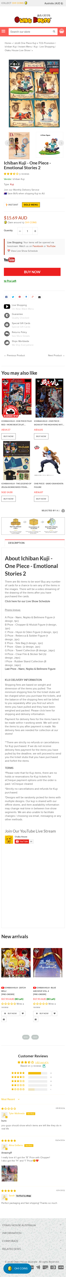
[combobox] (33, 31)
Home (8, 43)
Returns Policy (19, 332)
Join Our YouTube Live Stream (30, 831)
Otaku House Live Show (17, 50)
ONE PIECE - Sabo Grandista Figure (48, 485)
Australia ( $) (54, 3)
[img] (8, 1108)
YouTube (51, 246)
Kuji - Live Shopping (44, 46)
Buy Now (12, 1013)
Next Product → (56, 355)
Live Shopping (19, 305)
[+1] (32, 296)
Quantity (8, 230)
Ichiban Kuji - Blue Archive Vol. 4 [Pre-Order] (44, 991)
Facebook (38, 246)
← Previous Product (14, 355)
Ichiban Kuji (11, 46)
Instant (13, 204)
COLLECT (12, 3)
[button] (11, 174)
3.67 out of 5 (41, 1062)
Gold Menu (31, 204)
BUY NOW (9, 436)
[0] (6, 296)
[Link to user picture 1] (9, 1173)
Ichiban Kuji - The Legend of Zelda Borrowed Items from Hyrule (16, 485)
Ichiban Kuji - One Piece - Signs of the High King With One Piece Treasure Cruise (49, 423)
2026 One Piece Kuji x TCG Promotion (35, 43)
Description (16, 543)
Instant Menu (25, 46)
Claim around (22, 222)
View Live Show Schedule (24, 251)
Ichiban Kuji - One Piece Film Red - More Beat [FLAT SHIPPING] (16, 423)
